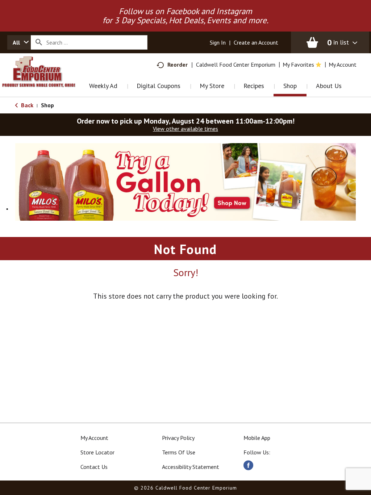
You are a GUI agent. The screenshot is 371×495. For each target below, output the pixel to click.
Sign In (218, 42)
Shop (47, 105)
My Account (94, 437)
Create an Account (256, 42)
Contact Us (94, 466)
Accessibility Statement (190, 466)
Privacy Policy (178, 437)
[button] (185, 181)
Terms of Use (178, 452)
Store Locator (97, 452)
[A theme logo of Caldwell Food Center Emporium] (46, 81)
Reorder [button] (177, 64)
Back (26, 105)
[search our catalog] (39, 42)
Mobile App (256, 437)
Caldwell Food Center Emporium (235, 64)
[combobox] (19, 42)
